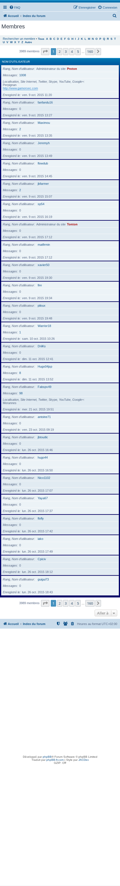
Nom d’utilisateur (16, 61)
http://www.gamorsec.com (20, 88)
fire (40, 285)
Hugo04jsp (45, 366)
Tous (41, 38)
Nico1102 (44, 477)
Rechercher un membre (19, 38)
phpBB (47, 756)
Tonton (72, 224)
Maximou (44, 122)
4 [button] (72, 51)
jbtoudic (43, 437)
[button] (45, 51)
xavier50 (43, 265)
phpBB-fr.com (55, 759)
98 (21, 393)
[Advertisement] (60, 691)
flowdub (43, 163)
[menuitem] (14, 7)
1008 (22, 75)
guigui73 (43, 579)
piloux (41, 305)
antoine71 (44, 417)
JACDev (83, 759)
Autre (28, 42)
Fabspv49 (44, 386)
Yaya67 (43, 498)
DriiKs (42, 346)
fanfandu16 (45, 102)
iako (40, 538)
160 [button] (90, 51)
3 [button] (66, 51)
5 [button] (78, 51)
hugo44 (43, 457)
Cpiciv (42, 559)
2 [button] (60, 51)
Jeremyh (44, 143)
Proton (72, 68)
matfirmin (44, 244)
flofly (41, 518)
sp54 (41, 204)
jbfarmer (43, 183)
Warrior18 (44, 326)
